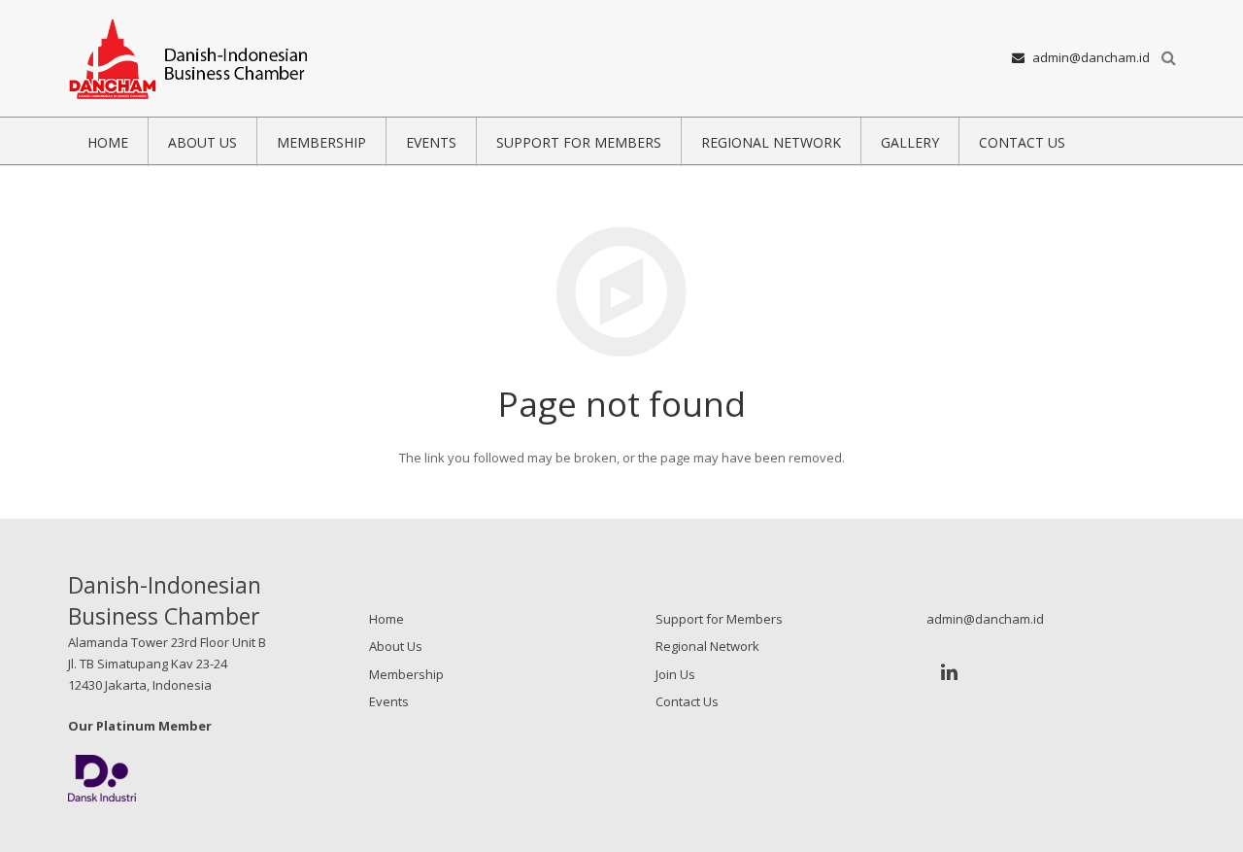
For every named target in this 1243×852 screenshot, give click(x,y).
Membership (406, 674)
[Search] (1169, 58)
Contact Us (687, 701)
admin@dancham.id (1091, 57)
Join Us (675, 674)
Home (386, 619)
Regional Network (707, 646)
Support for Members (719, 619)
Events (389, 701)
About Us (395, 646)
